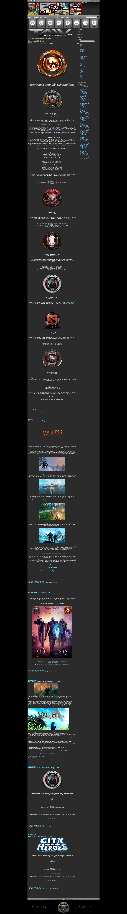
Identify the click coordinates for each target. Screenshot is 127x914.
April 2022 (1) (83, 100)
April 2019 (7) (83, 137)
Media (81, 77)
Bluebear (55, 753)
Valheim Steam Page (60, 553)
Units (62, 17)
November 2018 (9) (84, 143)
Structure (41, 26)
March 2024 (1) (83, 91)
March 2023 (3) (83, 98)
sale (81, 63)
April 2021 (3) (83, 109)
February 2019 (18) (84, 139)
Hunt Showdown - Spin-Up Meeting (52, 811)
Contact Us (49, 906)
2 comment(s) (41, 756)
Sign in (92, 1)
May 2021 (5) (83, 107)
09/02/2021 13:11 (32, 766)
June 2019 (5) (83, 134)
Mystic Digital (45, 907)
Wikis (81, 79)
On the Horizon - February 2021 (39, 592)
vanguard (82, 72)
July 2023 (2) (83, 95)
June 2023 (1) (83, 96)
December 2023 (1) (84, 92)
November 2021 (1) (84, 102)
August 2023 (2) (83, 93)
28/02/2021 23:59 (32, 42)
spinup (81, 64)
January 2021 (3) (84, 112)
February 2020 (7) (84, 125)
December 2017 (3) (84, 155)
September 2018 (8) (84, 145)
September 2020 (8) (84, 117)
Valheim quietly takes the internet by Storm (44, 681)
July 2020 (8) (83, 119)
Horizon (81, 53)
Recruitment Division (84, 62)
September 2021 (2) (84, 103)
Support (68, 17)
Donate (94, 26)
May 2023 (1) (83, 97)
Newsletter (85, 26)
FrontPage (82, 52)
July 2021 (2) (83, 105)
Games (76, 26)
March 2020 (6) (83, 124)
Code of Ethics (32, 26)
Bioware (81, 44)
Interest (81, 55)
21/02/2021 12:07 (32, 419)
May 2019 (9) (83, 136)
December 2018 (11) (84, 141)
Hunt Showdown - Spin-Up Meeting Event (43, 768)
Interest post (82, 57)
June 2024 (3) (83, 89)
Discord (81, 46)
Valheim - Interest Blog (36, 421)
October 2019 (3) (84, 130)
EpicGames (82, 49)
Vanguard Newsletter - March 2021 (41, 44)
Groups (81, 81)
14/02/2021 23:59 (32, 590)
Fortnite (81, 50)
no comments (41, 409)
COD (81, 45)
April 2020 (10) (83, 123)
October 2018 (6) (84, 144)
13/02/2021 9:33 (32, 680)
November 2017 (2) (84, 157)
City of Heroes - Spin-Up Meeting (40, 836)
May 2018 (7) (83, 150)
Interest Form (52, 571)
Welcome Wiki (38, 17)
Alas (34, 409)
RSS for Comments (81, 37)
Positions (59, 26)
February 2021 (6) (84, 111)
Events (46, 17)
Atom (78, 36)
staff (81, 68)
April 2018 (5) (83, 151)
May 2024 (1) (83, 90)
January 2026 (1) (84, 88)
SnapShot (50, 753)
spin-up (81, 65)
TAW (81, 70)
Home (30, 17)
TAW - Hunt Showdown (67, 303)
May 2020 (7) (83, 122)
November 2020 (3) (84, 114)
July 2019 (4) (83, 133)
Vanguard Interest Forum (52, 748)
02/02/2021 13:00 (32, 834)
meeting (81, 58)
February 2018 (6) (84, 153)
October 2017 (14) (84, 158)
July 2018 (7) (83, 147)
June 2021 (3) (83, 106)
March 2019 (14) (83, 138)
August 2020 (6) (83, 118)
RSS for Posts (80, 34)
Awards (67, 26)
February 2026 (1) (84, 86)
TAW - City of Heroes (66, 393)
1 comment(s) (39, 887)
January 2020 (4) (84, 126)
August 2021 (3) (83, 104)
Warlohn (45, 753)
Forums (57, 17)
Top (63, 899)
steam (81, 69)
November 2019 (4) (84, 129)
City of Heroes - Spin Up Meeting (52, 873)
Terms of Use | (43, 906)
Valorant (81, 71)
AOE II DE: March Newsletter (52, 116)
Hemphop (40, 753)
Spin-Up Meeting (83, 66)
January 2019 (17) (84, 140)
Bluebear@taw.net (52, 567)
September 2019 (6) (84, 131)
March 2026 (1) (83, 85)
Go (94, 41)
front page (82, 51)
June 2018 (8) (83, 148)
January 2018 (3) (84, 154)
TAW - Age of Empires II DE (66, 175)
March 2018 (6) (83, 152)
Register (96, 1)
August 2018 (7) (83, 146)
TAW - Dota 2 (67, 338)
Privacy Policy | (36, 906)
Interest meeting (83, 56)
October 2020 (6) (84, 116)
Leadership (50, 26)
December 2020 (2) (84, 113)
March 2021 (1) (83, 110)
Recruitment (82, 61)
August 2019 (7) (83, 132)
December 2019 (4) (84, 127)
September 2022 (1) (84, 99)
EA (80, 48)
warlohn (35, 756)
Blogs (51, 17)
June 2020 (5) (83, 120)
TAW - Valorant (67, 218)
